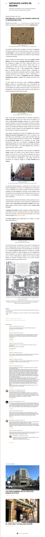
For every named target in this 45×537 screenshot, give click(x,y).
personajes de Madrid (21, 320)
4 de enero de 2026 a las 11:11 (18, 430)
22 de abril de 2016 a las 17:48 (20, 420)
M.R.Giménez (11, 390)
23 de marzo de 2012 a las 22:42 (18, 343)
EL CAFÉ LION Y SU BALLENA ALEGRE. (19, 524)
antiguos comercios (11, 320)
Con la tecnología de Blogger (23, 533)
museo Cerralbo (21, 215)
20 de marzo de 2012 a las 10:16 (18, 332)
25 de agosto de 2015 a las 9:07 (18, 365)
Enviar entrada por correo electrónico (16, 318)
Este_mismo (11, 401)
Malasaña (16, 320)
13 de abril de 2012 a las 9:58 (17, 359)
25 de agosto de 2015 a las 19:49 (20, 390)
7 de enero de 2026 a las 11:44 (23, 435)
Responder (11, 330)
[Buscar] (38, 3)
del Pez (19, 23)
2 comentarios (12, 495)
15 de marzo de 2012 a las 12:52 (18, 326)
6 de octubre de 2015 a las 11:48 (19, 401)
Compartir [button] (7, 318)
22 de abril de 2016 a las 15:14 (18, 410)
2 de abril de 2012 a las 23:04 (17, 352)
